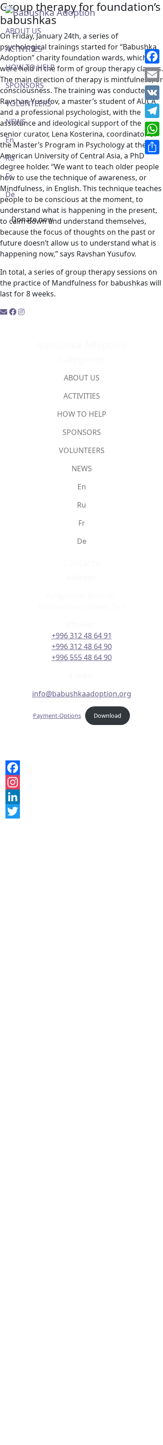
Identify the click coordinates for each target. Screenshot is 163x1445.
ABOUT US (23, 31)
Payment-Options (57, 715)
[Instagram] (81, 782)
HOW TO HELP (30, 67)
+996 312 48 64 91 (82, 636)
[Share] (152, 147)
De (10, 194)
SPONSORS (24, 85)
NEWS (15, 122)
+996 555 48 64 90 (82, 657)
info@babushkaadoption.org (81, 694)
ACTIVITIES (23, 49)
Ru (9, 158)
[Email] (152, 74)
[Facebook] (81, 767)
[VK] (152, 93)
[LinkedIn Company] (81, 796)
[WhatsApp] (152, 129)
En (9, 140)
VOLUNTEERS (28, 103)
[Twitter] (81, 811)
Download (107, 715)
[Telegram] (152, 111)
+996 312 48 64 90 (82, 646)
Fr (8, 176)
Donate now (32, 219)
